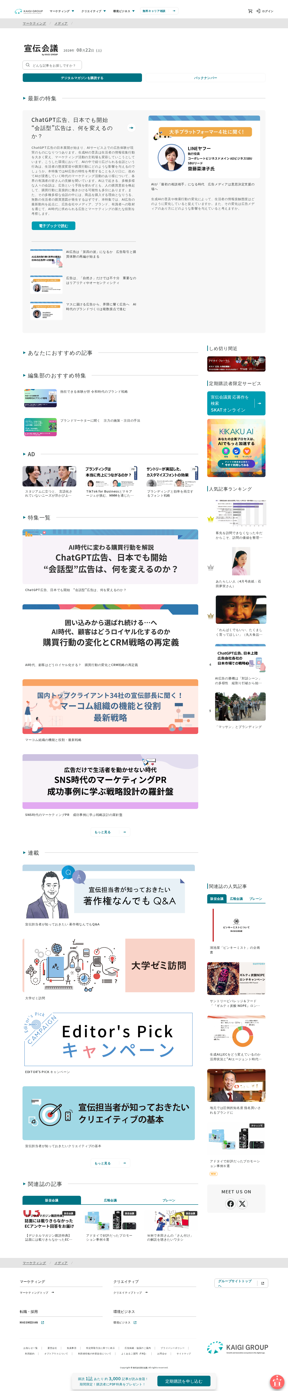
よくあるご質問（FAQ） (136, 1353)
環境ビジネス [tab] (121, 11)
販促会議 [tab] (51, 1200)
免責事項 (74, 1347)
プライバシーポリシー (175, 1347)
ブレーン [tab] (169, 1200)
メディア (61, 23)
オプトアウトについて (58, 1353)
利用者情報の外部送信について (97, 1353)
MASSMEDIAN (29, 1322)
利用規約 (32, 1353)
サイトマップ (184, 1353)
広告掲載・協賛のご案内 (140, 1347)
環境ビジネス (121, 1322)
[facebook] (230, 1203)
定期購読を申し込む (183, 1381)
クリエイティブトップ (127, 1292)
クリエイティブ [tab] (91, 11)
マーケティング (34, 23)
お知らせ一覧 (32, 1347)
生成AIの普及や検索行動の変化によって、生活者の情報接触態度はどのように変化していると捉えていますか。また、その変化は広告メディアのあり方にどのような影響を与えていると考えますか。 (203, 203)
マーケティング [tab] (60, 11)
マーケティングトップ (34, 1292)
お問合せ (164, 1353)
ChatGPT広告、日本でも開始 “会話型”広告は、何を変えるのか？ (73, 128)
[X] (242, 1203)
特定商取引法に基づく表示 (102, 1347)
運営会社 (54, 1347)
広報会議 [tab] (110, 1200)
